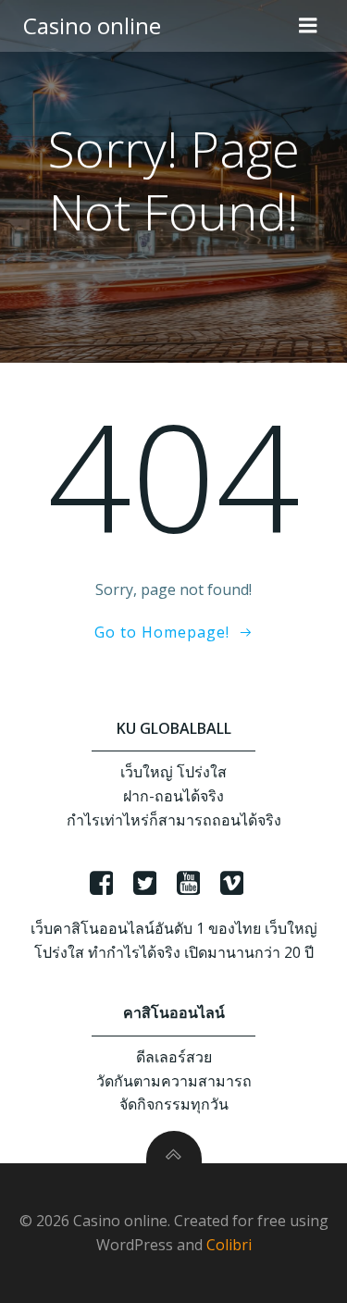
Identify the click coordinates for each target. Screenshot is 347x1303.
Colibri (229, 1245)
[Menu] (308, 26)
